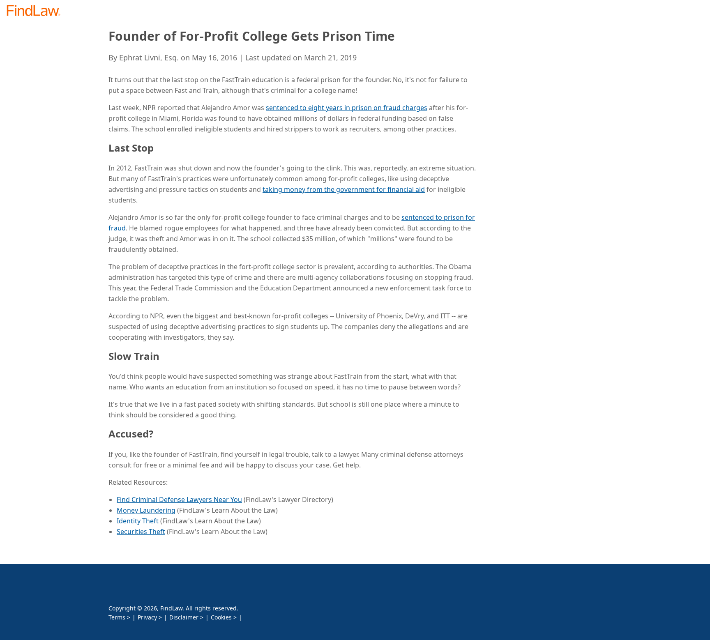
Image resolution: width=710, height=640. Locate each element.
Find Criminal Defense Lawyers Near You (179, 499)
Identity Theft (138, 520)
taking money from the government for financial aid (344, 189)
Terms (116, 617)
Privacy (147, 617)
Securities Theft (141, 531)
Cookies (221, 617)
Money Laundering (146, 510)
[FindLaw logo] (37, 11)
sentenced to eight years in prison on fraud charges (346, 107)
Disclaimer (183, 617)
